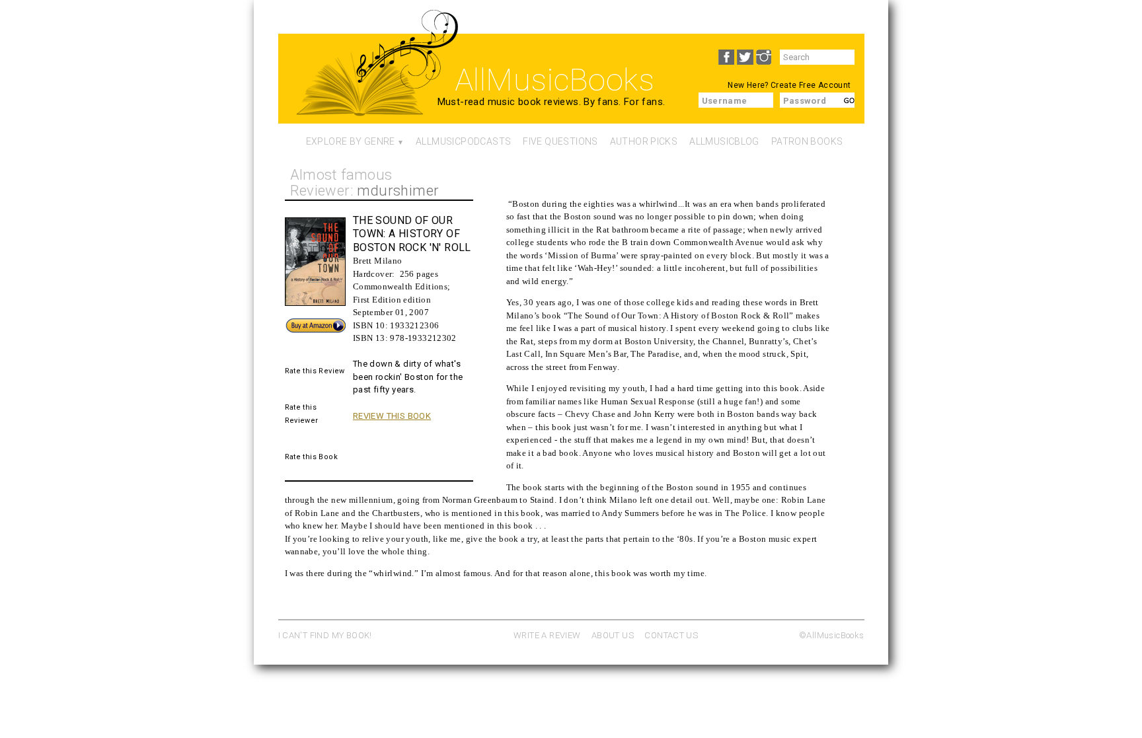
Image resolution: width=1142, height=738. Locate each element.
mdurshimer (398, 190)
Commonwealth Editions (400, 286)
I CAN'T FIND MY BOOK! (325, 635)
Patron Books (807, 141)
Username (724, 101)
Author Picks (644, 141)
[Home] (360, 90)
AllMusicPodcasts (463, 141)
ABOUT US (612, 635)
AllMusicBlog (724, 141)
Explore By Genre (350, 141)
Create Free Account (811, 85)
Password (805, 101)
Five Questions (560, 141)
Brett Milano (377, 261)
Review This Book (392, 416)
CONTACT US (671, 635)
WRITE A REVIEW (547, 635)
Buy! (293, 323)
